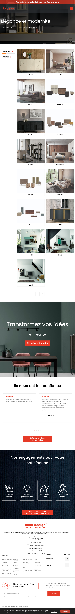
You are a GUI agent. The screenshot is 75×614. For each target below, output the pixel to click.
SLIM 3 (31, 285)
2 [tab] (36, 430)
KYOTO (30, 165)
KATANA (60, 105)
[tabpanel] (19, 408)
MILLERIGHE (60, 165)
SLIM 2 (60, 255)
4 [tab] (40, 430)
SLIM (30, 225)
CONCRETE (30, 75)
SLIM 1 (31, 255)
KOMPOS (60, 135)
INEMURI (30, 105)
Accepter (65, 611)
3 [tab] (38, 430)
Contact (67, 554)
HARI (60, 75)
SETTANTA (60, 195)
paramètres (54, 612)
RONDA (30, 195)
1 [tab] (34, 430)
